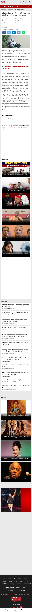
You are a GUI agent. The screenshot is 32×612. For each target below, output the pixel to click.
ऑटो (21, 581)
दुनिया (17, 6)
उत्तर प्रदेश (10, 9)
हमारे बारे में (18, 587)
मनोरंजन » (3, 397)
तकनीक (10, 581)
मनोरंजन (26, 581)
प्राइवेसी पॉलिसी (11, 590)
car (4, 119)
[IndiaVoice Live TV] (26, 2)
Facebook (8, 128)
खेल (16, 581)
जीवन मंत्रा (12, 584)
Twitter (21, 128)
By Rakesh (5, 27)
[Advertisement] (16, 532)
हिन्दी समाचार (3, 9)
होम (5, 6)
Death (10, 119)
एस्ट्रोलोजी (4, 584)
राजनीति (21, 6)
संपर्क (24, 587)
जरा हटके (19, 584)
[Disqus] (16, 278)
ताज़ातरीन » (4, 301)
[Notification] (23, 2)
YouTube (14, 128)
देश (13, 6)
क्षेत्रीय (9, 6)
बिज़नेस (27, 6)
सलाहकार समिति (27, 584)
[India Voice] (3, 3)
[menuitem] (5, 6)
